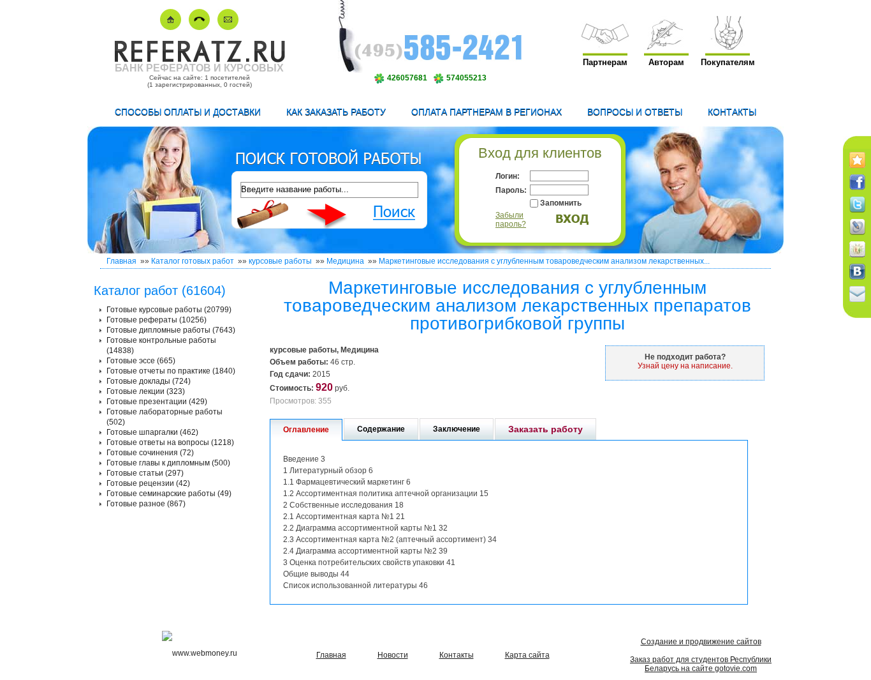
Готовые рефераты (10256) (156, 319)
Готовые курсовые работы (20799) (168, 309)
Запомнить (561, 203)
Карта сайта (527, 655)
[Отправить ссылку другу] (857, 302)
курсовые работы (280, 261)
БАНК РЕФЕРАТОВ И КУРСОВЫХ (199, 68)
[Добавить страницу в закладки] (857, 168)
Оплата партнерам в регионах (486, 112)
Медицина (345, 261)
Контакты (732, 112)
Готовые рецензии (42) (148, 483)
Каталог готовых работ (192, 261)
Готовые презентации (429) (156, 401)
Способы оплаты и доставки (188, 112)
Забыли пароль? (510, 220)
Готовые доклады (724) (148, 381)
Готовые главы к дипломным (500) (168, 462)
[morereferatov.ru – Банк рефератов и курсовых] (199, 59)
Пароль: (511, 190)
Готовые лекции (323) (145, 391)
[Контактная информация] (199, 27)
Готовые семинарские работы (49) (168, 493)
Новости (392, 655)
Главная (121, 261)
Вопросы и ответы (634, 112)
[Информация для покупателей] (727, 47)
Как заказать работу (336, 112)
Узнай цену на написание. (685, 365)
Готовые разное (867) (146, 503)
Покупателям (728, 62)
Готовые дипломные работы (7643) (170, 330)
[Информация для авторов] (666, 47)
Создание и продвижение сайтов (701, 641)
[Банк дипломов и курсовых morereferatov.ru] (170, 27)
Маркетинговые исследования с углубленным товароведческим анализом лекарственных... (544, 261)
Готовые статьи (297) (145, 473)
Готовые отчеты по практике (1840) (170, 370)
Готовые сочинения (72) (150, 452)
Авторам (666, 62)
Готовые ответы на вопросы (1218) (170, 442)
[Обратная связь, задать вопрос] (227, 27)
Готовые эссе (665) (140, 360)
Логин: (507, 176)
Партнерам (605, 62)
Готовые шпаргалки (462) (152, 432)
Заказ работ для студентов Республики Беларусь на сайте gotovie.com (701, 664)
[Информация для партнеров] (605, 47)
